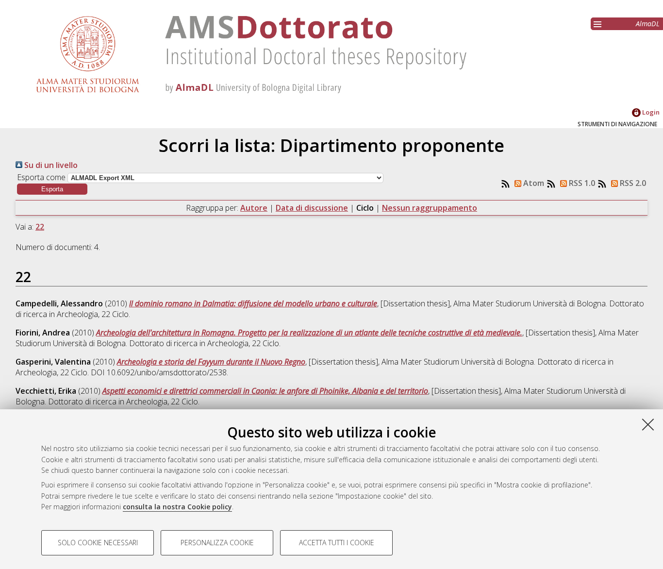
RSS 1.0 (581, 183)
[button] (52, 189)
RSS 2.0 (632, 183)
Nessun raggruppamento (429, 207)
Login (650, 112)
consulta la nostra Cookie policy (177, 506)
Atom (532, 183)
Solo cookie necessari (98, 542)
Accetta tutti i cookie (336, 542)
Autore (253, 207)
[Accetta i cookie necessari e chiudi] (648, 424)
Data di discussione (312, 207)
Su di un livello (50, 165)
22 (39, 226)
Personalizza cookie (217, 542)
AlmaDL (648, 23)
